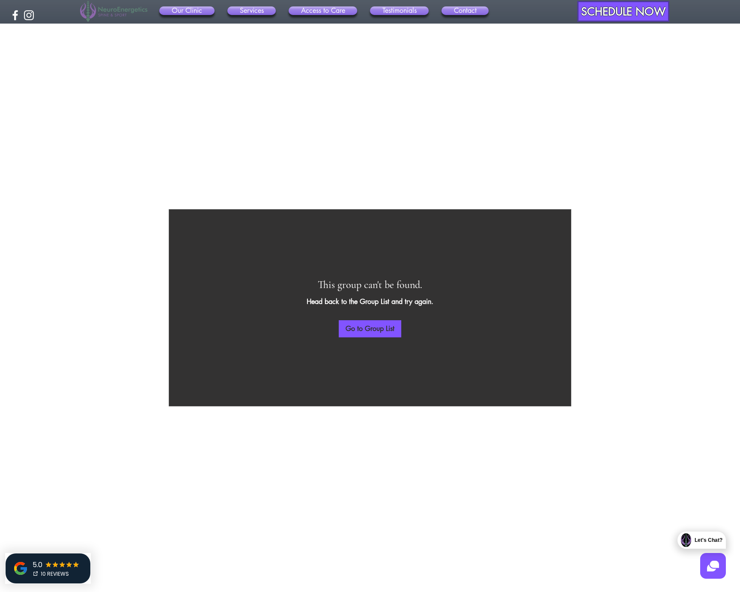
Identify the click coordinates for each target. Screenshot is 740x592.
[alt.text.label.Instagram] (29, 15)
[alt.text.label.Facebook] (15, 15)
